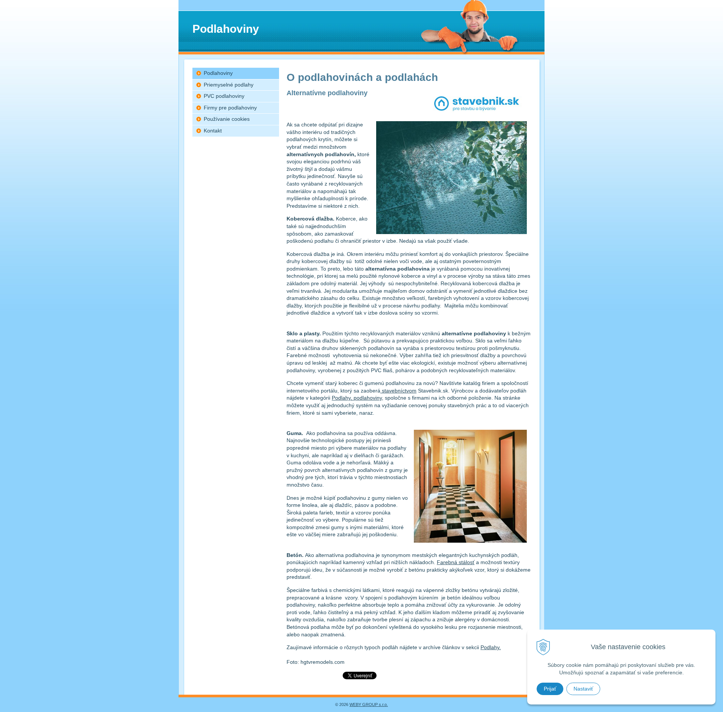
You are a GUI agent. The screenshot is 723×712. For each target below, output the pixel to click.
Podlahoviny (218, 73)
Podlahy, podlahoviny (357, 398)
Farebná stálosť (455, 562)
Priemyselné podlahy (228, 85)
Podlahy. (490, 647)
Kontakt (213, 131)
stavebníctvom (398, 391)
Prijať (550, 689)
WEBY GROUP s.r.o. (368, 704)
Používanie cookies (227, 119)
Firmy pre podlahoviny (230, 108)
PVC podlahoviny (224, 96)
